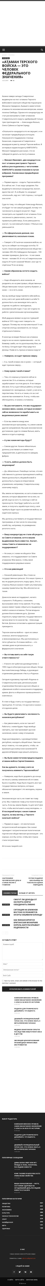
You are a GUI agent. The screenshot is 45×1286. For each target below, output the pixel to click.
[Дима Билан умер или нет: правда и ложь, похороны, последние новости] (7, 1165)
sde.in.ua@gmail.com (28, 1258)
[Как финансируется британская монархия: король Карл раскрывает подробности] (7, 922)
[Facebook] (14, 1272)
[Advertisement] (22, 23)
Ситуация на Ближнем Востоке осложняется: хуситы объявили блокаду (28, 912)
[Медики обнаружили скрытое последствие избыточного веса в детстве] (7, 1032)
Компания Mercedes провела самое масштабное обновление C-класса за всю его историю (28, 1000)
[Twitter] (20, 1272)
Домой (4, 55)
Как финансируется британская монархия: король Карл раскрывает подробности (27, 924)
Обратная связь (32, 1280)
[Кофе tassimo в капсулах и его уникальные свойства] (7, 1176)
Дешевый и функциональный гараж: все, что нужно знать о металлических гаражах (27, 1021)
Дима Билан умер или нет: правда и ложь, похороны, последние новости (25, 1165)
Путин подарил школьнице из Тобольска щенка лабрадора (35, 881)
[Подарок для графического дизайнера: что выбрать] (7, 1011)
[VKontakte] (25, 1272)
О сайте (10, 1280)
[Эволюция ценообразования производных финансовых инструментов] (7, 1043)
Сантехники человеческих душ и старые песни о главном (11, 881)
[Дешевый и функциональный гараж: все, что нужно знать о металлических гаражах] (7, 1021)
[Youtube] (31, 1272)
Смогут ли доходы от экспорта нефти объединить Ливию (25, 902)
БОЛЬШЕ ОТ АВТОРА (27, 893)
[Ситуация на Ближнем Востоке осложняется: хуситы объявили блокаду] (7, 912)
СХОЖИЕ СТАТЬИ (9, 893)
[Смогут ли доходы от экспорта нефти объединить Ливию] (7, 902)
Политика (11, 55)
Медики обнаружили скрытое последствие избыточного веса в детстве (28, 1032)
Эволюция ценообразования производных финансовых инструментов (26, 1042)
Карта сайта (19, 1280)
